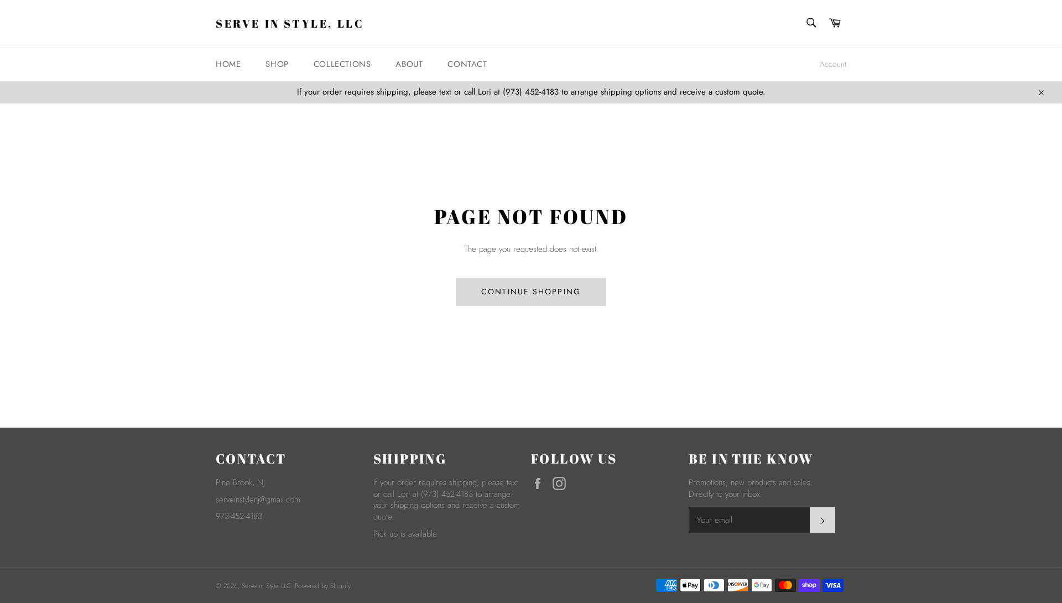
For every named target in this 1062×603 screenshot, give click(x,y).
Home (228, 64)
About (409, 64)
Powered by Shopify (323, 586)
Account (833, 64)
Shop (277, 64)
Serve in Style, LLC (290, 23)
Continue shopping (531, 291)
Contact (467, 64)
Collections (342, 64)
